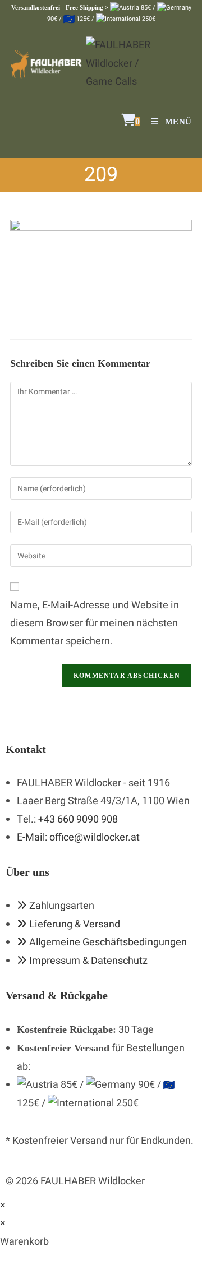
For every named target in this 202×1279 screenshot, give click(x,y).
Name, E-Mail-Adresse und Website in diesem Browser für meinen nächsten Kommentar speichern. (94, 623)
